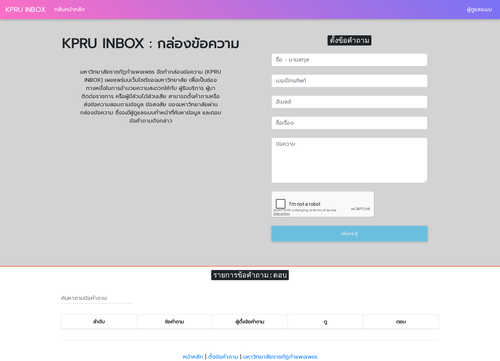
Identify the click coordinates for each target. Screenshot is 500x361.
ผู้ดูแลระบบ (479, 9)
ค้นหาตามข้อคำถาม (84, 298)
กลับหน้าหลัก (69, 9)
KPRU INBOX (25, 9)
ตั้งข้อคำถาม (223, 357)
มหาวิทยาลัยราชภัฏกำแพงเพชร (280, 357)
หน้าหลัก (193, 357)
